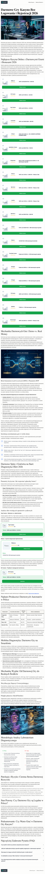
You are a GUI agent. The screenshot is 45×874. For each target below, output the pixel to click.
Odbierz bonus (22, 87)
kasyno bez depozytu (34, 593)
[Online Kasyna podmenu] (34, 2)
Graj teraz (22, 581)
